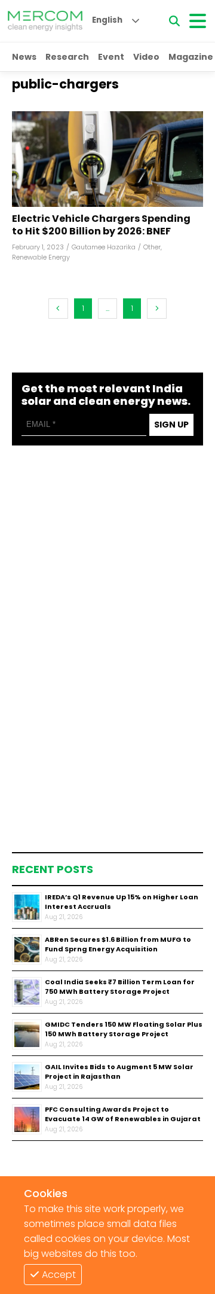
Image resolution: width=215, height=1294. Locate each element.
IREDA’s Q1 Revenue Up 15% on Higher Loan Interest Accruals (121, 902)
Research (67, 57)
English (107, 20)
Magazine (190, 57)
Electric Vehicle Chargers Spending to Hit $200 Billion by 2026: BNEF (101, 225)
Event (111, 57)
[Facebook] (107, 159)
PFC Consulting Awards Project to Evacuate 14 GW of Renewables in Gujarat (123, 1114)
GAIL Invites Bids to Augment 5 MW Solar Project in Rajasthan (119, 1072)
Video (146, 57)
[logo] (45, 21)
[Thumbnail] (27, 907)
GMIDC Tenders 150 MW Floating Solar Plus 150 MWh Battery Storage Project (123, 1029)
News (24, 57)
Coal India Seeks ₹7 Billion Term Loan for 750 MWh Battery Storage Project (120, 987)
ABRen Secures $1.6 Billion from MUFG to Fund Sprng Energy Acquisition (118, 944)
